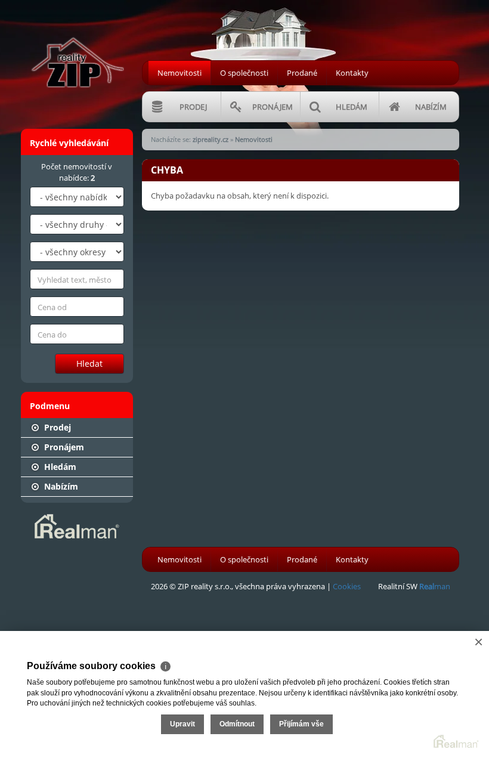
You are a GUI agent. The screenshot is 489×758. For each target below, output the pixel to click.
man (434, 586)
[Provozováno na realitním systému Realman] (77, 525)
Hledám (59, 466)
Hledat (89, 363)
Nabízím (60, 486)
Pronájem (63, 447)
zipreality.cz (210, 139)
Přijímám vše (301, 724)
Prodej (56, 427)
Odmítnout (237, 724)
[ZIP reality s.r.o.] (77, 47)
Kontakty (352, 72)
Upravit (182, 724)
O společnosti (244, 72)
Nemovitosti (179, 72)
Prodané (302, 72)
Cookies (347, 586)
